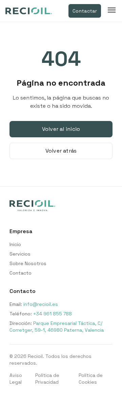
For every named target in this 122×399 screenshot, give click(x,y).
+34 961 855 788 (52, 314)
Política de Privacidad (47, 378)
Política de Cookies (91, 378)
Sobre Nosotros (27, 263)
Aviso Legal (15, 378)
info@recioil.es (40, 304)
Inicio (15, 244)
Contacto (20, 273)
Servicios (19, 254)
